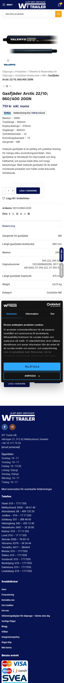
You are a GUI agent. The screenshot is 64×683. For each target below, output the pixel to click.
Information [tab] (32, 313)
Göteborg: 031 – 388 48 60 (16, 519)
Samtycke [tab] (11, 313)
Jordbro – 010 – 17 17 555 (16, 515)
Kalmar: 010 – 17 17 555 (15, 531)
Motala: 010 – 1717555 (14, 551)
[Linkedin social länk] (21, 214)
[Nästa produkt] (10, 86)
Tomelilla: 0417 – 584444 (16, 547)
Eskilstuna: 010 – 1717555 (16, 567)
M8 (44, 75)
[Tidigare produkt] (3, 86)
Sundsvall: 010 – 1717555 (16, 559)
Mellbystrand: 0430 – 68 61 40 (18, 507)
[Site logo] (32, 4)
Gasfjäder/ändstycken (27, 75)
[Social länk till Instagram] (12, 427)
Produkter (20, 71)
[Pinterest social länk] (17, 214)
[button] (17, 384)
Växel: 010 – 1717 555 (14, 503)
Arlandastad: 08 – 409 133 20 (18, 511)
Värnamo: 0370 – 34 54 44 (16, 543)
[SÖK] (58, 14)
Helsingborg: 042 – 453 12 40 (18, 523)
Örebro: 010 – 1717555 (14, 555)
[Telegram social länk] (29, 214)
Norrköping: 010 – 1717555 (17, 563)
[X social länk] (13, 214)
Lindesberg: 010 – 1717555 (17, 571)
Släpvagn (7, 71)
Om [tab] (52, 313)
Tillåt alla (32, 366)
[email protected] (11, 447)
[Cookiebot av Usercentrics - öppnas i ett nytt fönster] (46, 305)
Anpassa (30, 375)
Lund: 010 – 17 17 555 (14, 535)
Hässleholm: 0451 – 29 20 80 (18, 527)
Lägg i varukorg (28, 191)
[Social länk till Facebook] (9, 214)
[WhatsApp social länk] (25, 214)
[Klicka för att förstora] (8, 60)
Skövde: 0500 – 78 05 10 (15, 539)
